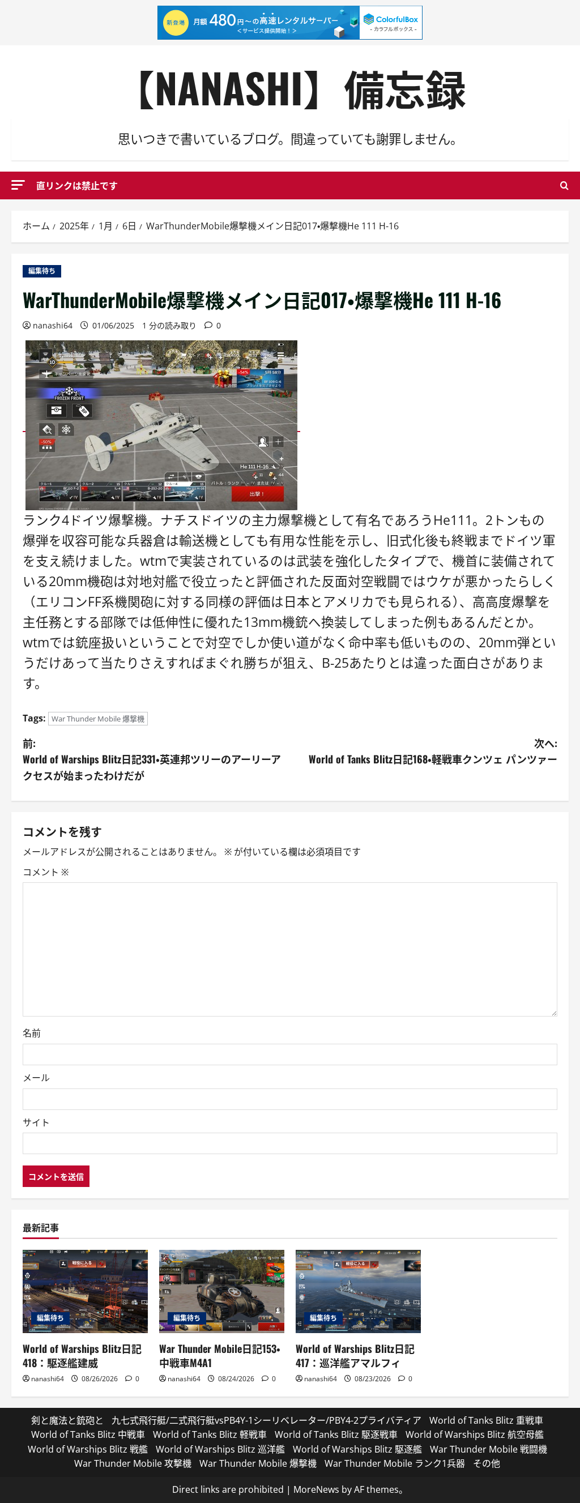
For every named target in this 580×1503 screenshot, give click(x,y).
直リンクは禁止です (77, 185)
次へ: (433, 751)
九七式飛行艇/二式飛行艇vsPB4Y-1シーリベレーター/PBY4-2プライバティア (266, 1420)
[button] (18, 185)
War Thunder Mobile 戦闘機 (488, 1449)
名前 (32, 1033)
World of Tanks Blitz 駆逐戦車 (336, 1434)
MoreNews (316, 1489)
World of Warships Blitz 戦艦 (88, 1449)
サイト (36, 1122)
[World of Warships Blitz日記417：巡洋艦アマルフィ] (358, 1291)
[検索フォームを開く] (564, 185)
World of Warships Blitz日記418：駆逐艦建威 (82, 1355)
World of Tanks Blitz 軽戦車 (210, 1434)
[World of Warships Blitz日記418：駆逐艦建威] (85, 1291)
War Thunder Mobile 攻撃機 (132, 1463)
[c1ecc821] (161, 424)
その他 (486, 1463)
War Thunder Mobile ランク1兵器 (395, 1463)
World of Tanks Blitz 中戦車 (88, 1434)
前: (152, 759)
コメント (46, 872)
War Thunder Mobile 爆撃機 (98, 719)
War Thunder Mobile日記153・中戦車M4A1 (219, 1355)
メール (36, 1077)
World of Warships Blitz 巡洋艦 (220, 1449)
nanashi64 (52, 325)
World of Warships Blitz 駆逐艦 (357, 1449)
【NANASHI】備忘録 (290, 87)
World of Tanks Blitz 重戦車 (486, 1420)
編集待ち (42, 271)
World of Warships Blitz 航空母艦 (475, 1434)
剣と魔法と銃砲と (67, 1420)
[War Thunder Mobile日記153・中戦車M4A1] (221, 1291)
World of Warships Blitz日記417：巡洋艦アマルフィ (355, 1355)
